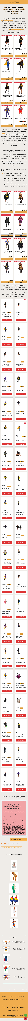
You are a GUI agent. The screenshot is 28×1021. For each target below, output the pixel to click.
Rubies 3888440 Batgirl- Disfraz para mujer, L (7, 96)
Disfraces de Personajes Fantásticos (14, 847)
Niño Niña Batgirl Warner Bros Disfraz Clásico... (7, 275)
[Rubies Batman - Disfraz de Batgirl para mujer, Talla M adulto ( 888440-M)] (7, 41)
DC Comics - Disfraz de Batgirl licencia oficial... (7, 252)
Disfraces (3, 847)
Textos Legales (19, 1015)
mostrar (20, 839)
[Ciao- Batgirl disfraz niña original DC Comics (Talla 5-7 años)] (7, 197)
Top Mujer (7, 55)
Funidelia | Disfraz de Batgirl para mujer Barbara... (20, 72)
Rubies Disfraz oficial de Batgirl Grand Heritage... (7, 119)
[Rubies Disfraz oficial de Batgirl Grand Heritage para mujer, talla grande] (7, 111)
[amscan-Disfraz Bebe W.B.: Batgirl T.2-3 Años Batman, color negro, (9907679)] (21, 244)
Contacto (12, 1015)
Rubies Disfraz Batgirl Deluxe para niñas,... (21, 205)
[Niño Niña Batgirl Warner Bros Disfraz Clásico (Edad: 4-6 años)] (7, 268)
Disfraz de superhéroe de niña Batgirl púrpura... (21, 229)
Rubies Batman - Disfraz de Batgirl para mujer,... (7, 49)
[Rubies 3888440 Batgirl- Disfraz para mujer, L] (7, 88)
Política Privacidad (13, 1016)
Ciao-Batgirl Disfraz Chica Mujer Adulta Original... (20, 49)
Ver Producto (7, 319)
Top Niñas (7, 212)
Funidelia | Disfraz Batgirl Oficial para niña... (7, 229)
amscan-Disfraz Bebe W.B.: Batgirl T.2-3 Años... (20, 252)
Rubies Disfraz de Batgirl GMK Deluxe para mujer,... (7, 72)
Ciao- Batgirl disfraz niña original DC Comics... (7, 205)
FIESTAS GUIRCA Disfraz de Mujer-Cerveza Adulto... (21, 119)
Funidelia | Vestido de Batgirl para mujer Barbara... (20, 96)
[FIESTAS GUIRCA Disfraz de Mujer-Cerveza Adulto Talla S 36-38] (21, 111)
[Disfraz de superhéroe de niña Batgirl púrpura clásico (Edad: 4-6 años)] (21, 221)
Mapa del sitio (6, 1015)
